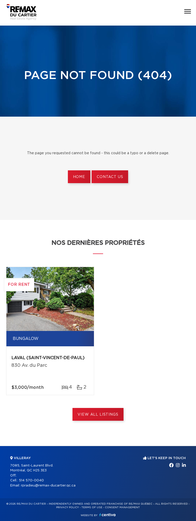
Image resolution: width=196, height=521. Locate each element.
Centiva (107, 514)
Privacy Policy (67, 507)
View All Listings (98, 414)
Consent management (122, 507)
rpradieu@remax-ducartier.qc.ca (48, 485)
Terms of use (91, 507)
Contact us (110, 177)
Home (79, 177)
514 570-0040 (31, 480)
